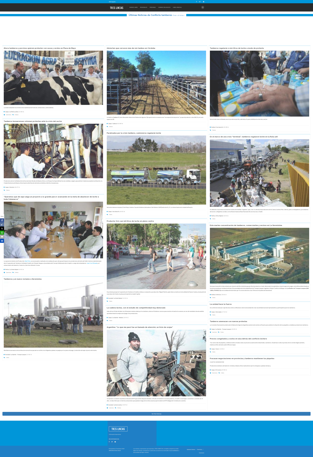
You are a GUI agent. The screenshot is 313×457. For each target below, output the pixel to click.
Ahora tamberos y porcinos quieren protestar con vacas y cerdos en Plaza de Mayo (40, 48)
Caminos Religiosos (164, 7)
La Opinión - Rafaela (118, 317)
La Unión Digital (14, 269)
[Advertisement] (156, 30)
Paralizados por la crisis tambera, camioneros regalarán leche (134, 133)
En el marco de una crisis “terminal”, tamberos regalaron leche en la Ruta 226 (244, 137)
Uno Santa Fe (219, 127)
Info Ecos (218, 294)
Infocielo (12, 187)
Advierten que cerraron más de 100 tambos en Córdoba (131, 48)
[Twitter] (200, 1)
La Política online (14, 111)
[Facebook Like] (2, 224)
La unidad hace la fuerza (221, 304)
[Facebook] (197, 1)
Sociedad (110, 298)
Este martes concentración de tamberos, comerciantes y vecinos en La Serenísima (246, 225)
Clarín (217, 349)
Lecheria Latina (118, 405)
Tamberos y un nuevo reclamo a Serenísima (23, 279)
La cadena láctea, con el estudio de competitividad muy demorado (136, 308)
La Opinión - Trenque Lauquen (18, 354)
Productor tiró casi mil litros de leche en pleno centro (130, 221)
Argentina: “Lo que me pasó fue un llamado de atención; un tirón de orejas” (140, 327)
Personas (153, 7)
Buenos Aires (134, 7)
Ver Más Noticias (156, 414)
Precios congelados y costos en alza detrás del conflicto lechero (238, 339)
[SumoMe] (2, 241)
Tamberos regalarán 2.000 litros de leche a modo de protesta (237, 48)
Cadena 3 (115, 123)
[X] (2, 228)
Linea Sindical (177, 7)
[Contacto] (203, 1)
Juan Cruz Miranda (92, 263)
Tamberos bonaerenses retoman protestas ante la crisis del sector (33, 121)
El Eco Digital (219, 215)
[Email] (2, 237)
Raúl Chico (28, 261)
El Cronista (218, 370)
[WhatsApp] (2, 233)
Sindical (213, 127)
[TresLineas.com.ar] (118, 7)
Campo (7, 111)
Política (213, 215)
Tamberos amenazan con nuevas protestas (228, 321)
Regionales (143, 7)
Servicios (199, 449)
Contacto (201, 452)
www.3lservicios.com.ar (115, 450)
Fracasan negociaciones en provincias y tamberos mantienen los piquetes (242, 358)
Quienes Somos (191, 449)
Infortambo (218, 312)
